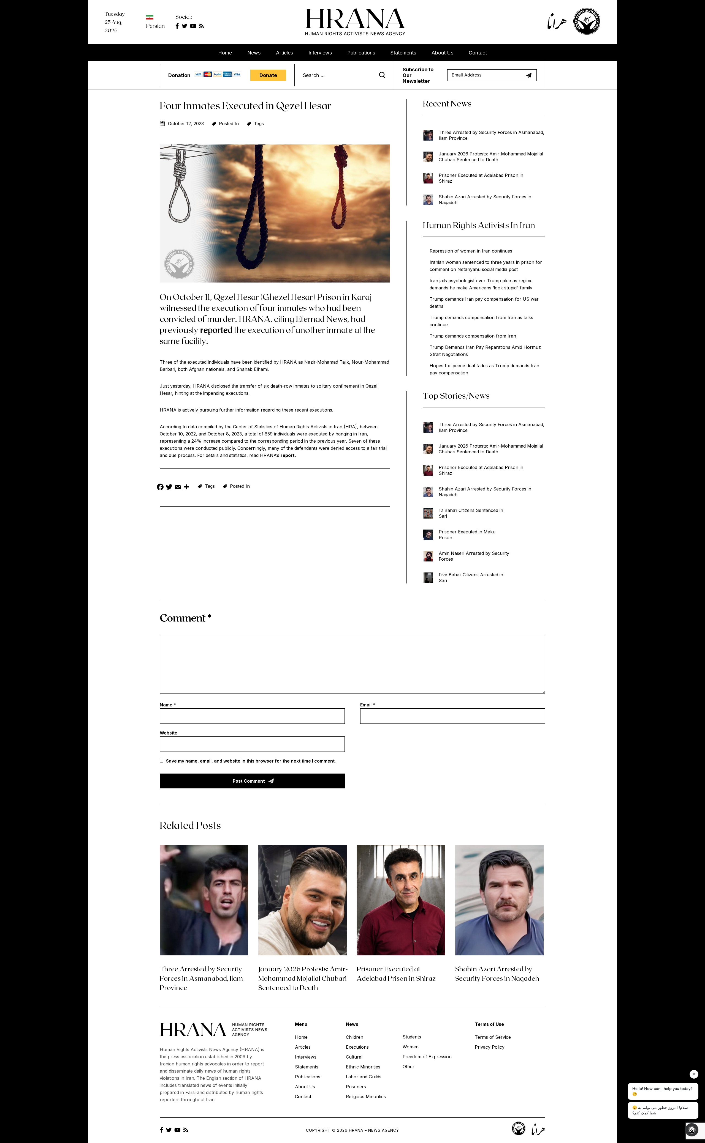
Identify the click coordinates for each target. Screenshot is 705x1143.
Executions (357, 1047)
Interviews (320, 53)
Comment (186, 617)
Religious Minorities (366, 1096)
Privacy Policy (490, 1047)
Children (354, 1037)
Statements (403, 53)
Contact (478, 53)
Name (168, 705)
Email (367, 705)
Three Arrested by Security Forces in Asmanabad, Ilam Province (491, 135)
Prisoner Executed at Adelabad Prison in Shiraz (481, 178)
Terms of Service (493, 1037)
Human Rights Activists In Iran (479, 225)
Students (412, 1037)
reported (216, 330)
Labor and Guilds (363, 1076)
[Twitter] (169, 488)
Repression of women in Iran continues (471, 251)
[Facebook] (160, 488)
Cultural (354, 1057)
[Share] (186, 488)
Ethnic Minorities (363, 1067)
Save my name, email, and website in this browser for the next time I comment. (251, 761)
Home (225, 53)
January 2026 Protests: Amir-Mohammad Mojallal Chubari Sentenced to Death (491, 156)
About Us (442, 53)
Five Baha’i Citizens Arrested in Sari (471, 577)
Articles (284, 53)
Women (411, 1046)
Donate (268, 75)
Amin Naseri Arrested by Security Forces (474, 556)
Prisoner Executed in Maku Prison (467, 534)
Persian (155, 25)
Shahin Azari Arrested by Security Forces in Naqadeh (485, 199)
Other (408, 1066)
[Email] (177, 488)
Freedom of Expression (427, 1056)
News (254, 53)
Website (168, 733)
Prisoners (356, 1086)
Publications (361, 53)
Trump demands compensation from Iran (473, 336)
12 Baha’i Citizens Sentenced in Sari (471, 513)
